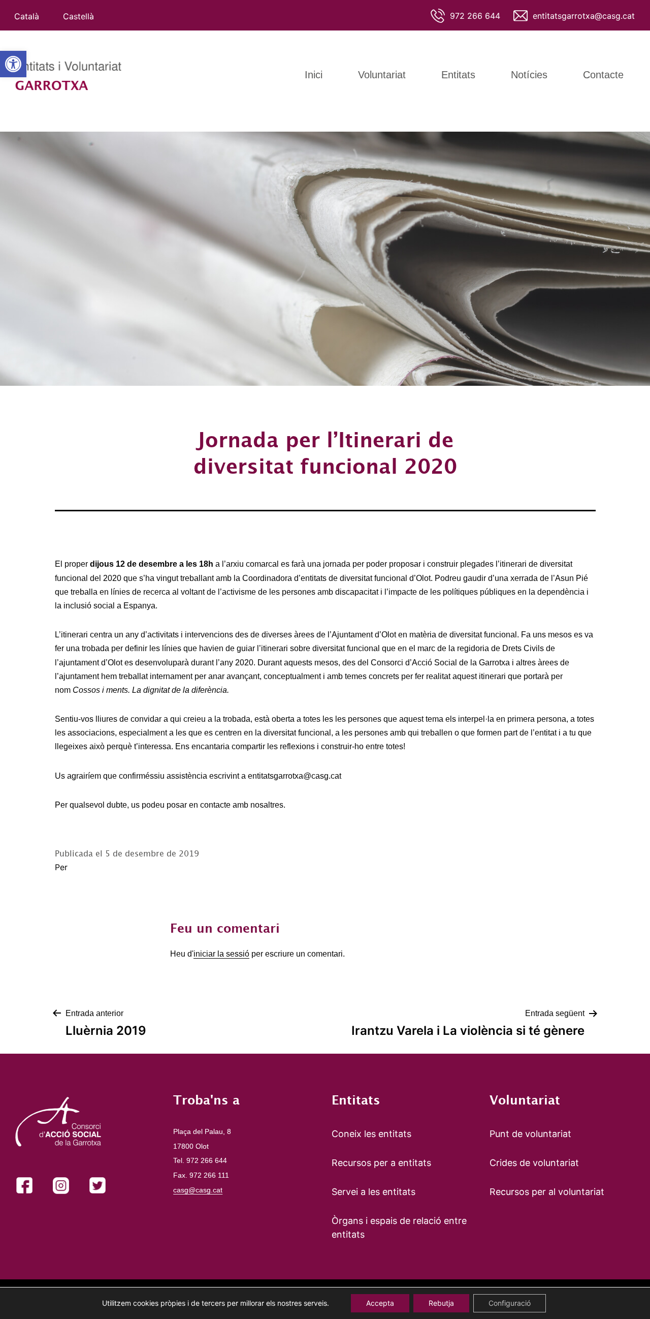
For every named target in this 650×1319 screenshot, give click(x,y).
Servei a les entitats (373, 1191)
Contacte (603, 74)
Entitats (458, 74)
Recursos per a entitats (381, 1162)
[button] (13, 64)
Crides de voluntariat (534, 1162)
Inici (313, 74)
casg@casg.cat (197, 1190)
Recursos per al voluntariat (547, 1191)
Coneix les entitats (371, 1133)
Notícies (529, 74)
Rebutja (441, 1303)
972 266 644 (475, 16)
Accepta (380, 1303)
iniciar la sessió (221, 953)
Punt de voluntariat (530, 1133)
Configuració (510, 1303)
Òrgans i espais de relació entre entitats (399, 1227)
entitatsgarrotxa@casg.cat (584, 16)
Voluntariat (382, 74)
